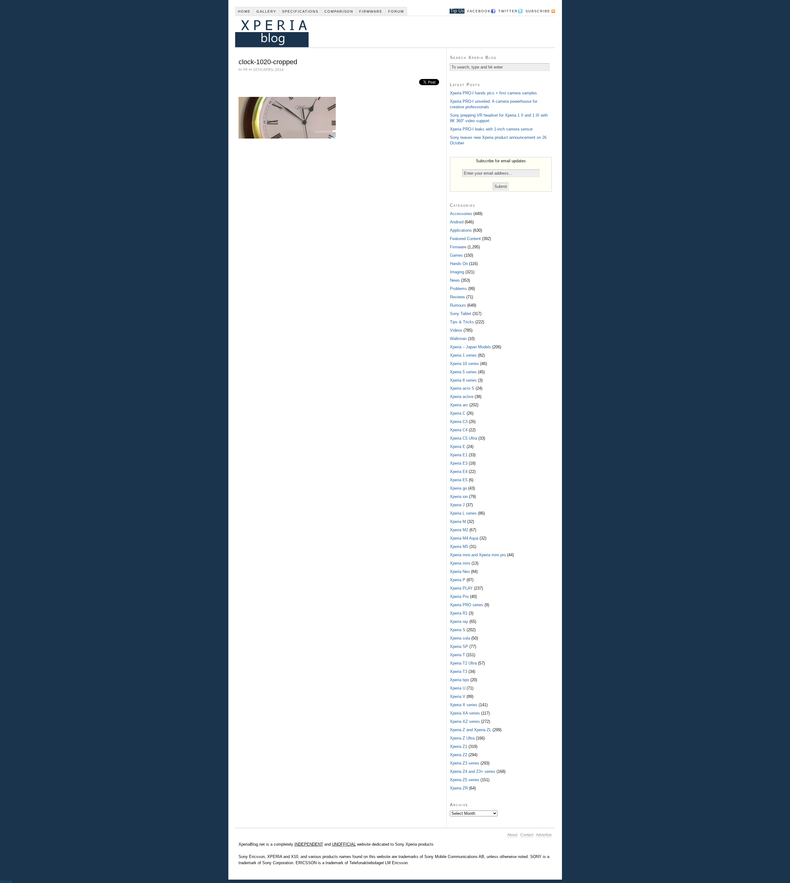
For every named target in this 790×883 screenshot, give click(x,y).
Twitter (508, 11)
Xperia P (457, 580)
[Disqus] (340, 228)
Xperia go (458, 488)
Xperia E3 (459, 463)
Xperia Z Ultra (462, 738)
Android (457, 222)
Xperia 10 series (464, 363)
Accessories (461, 213)
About (512, 835)
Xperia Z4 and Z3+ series (472, 771)
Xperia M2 (459, 530)
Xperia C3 (459, 421)
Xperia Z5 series (464, 779)
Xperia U (457, 688)
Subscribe (538, 11)
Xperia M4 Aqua (464, 538)
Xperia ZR (459, 788)
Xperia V (457, 696)
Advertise (544, 835)
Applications (461, 230)
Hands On (459, 263)
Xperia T (457, 655)
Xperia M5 (459, 546)
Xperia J (457, 505)
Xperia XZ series (465, 721)
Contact (526, 835)
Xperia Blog (386, 31)
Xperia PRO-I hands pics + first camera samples (493, 93)
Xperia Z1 (458, 746)
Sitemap (6, 881)
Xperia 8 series (463, 380)
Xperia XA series (465, 713)
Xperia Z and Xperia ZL (470, 730)
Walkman (458, 338)
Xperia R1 (459, 613)
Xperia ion (459, 496)
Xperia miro (460, 563)
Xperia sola (460, 638)
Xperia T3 (458, 671)
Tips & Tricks (462, 322)
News (455, 280)
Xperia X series (463, 705)
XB (245, 69)
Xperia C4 (459, 430)
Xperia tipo (459, 680)
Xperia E (457, 446)
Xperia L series (463, 513)
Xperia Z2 (458, 754)
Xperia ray (459, 621)
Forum (396, 11)
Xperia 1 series (463, 355)
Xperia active (461, 396)
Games (456, 255)
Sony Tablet (460, 313)
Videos (456, 330)
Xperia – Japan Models (470, 347)
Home (244, 11)
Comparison (338, 11)
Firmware (370, 11)
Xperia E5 (459, 480)
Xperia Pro (459, 596)
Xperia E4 (459, 471)
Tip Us (454, 11)
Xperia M (458, 521)
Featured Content (465, 238)
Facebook (479, 11)
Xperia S (457, 630)
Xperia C (457, 413)
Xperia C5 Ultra (463, 438)
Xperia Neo (460, 571)
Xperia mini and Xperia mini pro (478, 555)
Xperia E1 (459, 455)
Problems (458, 288)
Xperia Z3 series (464, 763)
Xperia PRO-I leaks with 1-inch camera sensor (491, 129)
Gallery (266, 11)
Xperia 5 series (463, 372)
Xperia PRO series (466, 605)
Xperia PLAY (461, 588)
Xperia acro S (462, 388)
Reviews (457, 297)
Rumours (458, 305)
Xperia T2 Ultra (463, 663)
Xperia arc (459, 405)
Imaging (457, 272)
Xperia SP (459, 646)
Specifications (300, 11)
